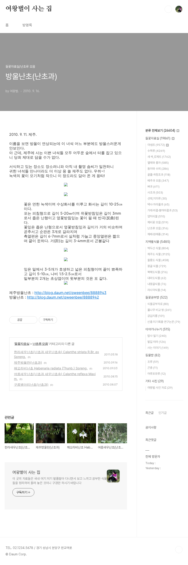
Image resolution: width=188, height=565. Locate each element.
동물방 (152, 355)
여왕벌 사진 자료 (160, 387)
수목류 (156, 150)
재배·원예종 (158, 234)
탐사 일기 (156, 336)
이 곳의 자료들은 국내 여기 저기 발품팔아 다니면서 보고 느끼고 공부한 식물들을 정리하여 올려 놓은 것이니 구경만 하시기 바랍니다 (59, 481)
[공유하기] (26, 319)
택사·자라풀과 (158, 204)
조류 (153, 361)
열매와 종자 (158, 162)
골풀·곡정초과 (158, 174)
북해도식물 (157, 272)
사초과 (155, 192)
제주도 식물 (158, 254)
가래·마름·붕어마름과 (162, 210)
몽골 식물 (156, 266)
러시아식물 (156, 290)
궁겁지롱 (156, 316)
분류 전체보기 (160, 130)
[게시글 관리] (32, 319)
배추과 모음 (158, 180)
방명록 (27, 25)
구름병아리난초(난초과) (31, 384)
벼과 (153, 186)
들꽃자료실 (21, 344)
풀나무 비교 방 (159, 310)
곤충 (152, 367)
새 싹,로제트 (159, 156)
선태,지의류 (157, 198)
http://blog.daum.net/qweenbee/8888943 (70, 292)
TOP (178, 549)
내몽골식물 (156, 284)
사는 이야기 (158, 347)
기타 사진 (154, 381)
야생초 (156, 145)
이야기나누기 (157, 329)
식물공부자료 (158, 304)
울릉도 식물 (158, 260)
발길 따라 (156, 341)
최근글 (149, 413)
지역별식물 (157, 242)
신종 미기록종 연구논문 (163, 322)
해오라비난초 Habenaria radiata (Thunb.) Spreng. (51, 368)
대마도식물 (156, 278)
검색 (168, 9)
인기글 (162, 413)
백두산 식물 (158, 248)
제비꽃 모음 (157, 222)
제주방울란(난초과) (28, 362)
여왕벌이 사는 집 (29, 9)
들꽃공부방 (156, 297)
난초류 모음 (40, 344)
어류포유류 (156, 373)
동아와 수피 (158, 168)
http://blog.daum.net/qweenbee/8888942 (63, 297)
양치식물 (156, 216)
